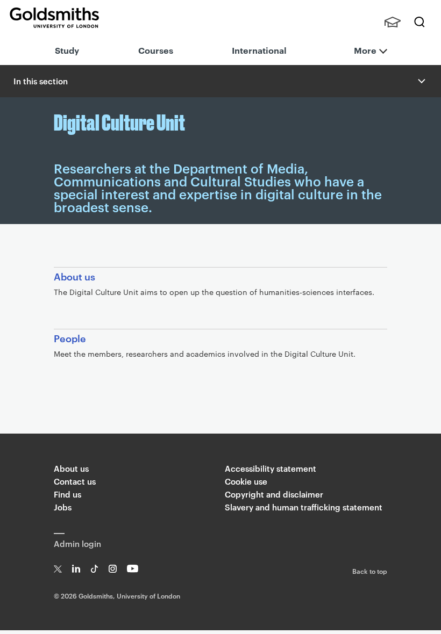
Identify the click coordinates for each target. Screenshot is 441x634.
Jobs (63, 507)
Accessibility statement (270, 468)
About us (71, 468)
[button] (420, 81)
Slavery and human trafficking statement (303, 507)
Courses (155, 50)
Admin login (77, 543)
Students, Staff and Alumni (392, 22)
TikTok (94, 569)
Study (67, 50)
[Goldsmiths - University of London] (54, 18)
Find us (67, 494)
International (259, 50)
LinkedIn (76, 569)
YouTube (132, 569)
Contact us (75, 481)
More (365, 50)
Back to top (369, 570)
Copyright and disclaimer (274, 494)
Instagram (113, 569)
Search (419, 22)
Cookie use (246, 481)
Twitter (58, 569)
